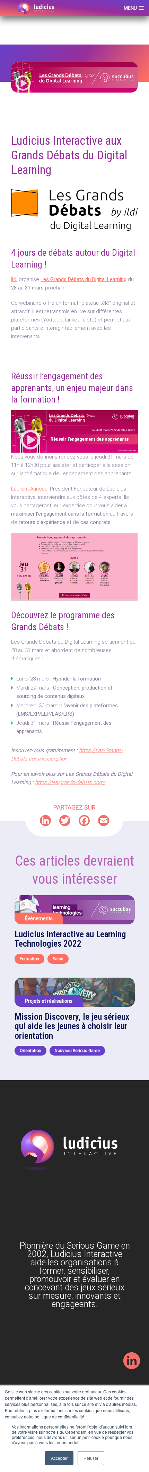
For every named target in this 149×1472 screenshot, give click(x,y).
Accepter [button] (59, 1458)
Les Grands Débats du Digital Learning (83, 279)
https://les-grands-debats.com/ (70, 782)
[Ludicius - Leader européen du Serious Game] (36, 8)
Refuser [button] (91, 1458)
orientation (30, 1050)
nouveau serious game (77, 1050)
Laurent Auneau (29, 489)
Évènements (39, 918)
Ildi (14, 279)
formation (29, 958)
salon (58, 958)
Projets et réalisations (48, 1001)
